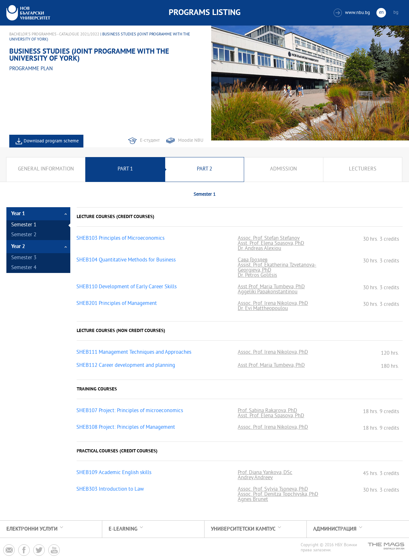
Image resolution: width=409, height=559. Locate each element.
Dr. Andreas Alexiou (259, 249)
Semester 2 (23, 235)
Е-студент (150, 141)
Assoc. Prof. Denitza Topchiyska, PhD (278, 494)
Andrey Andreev (255, 478)
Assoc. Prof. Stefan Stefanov (269, 238)
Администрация (335, 529)
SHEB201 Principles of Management (116, 303)
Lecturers (362, 169)
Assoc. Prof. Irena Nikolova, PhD (273, 303)
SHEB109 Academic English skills (113, 473)
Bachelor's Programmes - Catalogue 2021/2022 (54, 34)
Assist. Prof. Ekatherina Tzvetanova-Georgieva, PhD (277, 268)
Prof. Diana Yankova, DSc (265, 473)
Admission (283, 169)
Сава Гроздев (252, 260)
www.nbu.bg (352, 13)
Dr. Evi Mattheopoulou (263, 309)
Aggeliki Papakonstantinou (267, 292)
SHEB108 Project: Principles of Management (125, 427)
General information (46, 169)
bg (395, 13)
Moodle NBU (190, 141)
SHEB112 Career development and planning (125, 365)
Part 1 (125, 169)
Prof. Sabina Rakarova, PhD (267, 411)
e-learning (123, 529)
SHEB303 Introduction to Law (110, 489)
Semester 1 (23, 225)
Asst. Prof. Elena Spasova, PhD (271, 243)
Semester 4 (23, 268)
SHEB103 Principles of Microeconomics (120, 238)
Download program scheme (51, 141)
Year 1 (18, 213)
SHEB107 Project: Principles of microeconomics (129, 411)
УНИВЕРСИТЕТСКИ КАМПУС (243, 529)
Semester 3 (23, 258)
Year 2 (18, 246)
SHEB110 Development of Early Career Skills (126, 287)
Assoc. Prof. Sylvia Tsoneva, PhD (273, 489)
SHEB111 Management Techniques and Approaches (133, 352)
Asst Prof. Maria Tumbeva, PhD (271, 287)
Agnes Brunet (253, 499)
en (381, 13)
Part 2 (204, 169)
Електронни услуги (32, 529)
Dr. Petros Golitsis (257, 275)
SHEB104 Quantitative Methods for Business (126, 260)
